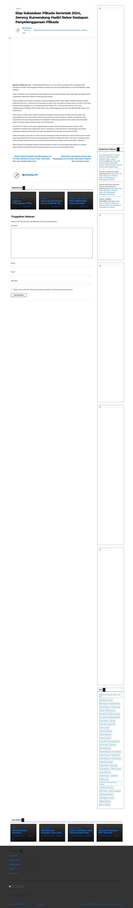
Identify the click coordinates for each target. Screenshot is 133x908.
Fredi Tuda (103, 724)
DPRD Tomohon (110, 710)
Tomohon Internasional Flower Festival (108, 783)
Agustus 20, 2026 (106, 836)
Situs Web (14, 281)
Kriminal (78, 828)
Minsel (47, 828)
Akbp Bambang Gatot (106, 700)
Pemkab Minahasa (105, 751)
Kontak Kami (13, 873)
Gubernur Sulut (104, 727)
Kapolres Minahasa (105, 734)
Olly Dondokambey (105, 748)
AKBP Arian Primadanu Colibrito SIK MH (110, 695)
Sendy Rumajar (104, 775)
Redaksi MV (27, 28)
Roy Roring (114, 765)
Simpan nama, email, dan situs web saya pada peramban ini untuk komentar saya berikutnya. (43, 289)
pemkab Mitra (117, 751)
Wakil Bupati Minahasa (106, 794)
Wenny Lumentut (105, 805)
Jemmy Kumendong (105, 731)
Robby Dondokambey (106, 762)
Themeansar (40, 904)
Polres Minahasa (104, 758)
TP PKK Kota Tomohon (106, 787)
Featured (112, 720)
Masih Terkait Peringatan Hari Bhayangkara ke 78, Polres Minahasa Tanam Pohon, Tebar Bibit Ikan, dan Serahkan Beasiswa (32, 158)
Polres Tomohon (116, 758)
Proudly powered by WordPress (17, 904)
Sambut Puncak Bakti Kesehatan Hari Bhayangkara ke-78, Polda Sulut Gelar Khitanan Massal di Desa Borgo (72, 158)
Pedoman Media (14, 860)
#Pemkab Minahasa (74, 30)
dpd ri (102, 710)
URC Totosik (103, 791)
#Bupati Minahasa (39, 30)
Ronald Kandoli (104, 765)
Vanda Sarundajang (114, 791)
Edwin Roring (103, 720)
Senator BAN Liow (105, 772)
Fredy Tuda (111, 724)
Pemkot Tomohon (105, 755)
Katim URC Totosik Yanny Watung (109, 741)
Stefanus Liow (104, 779)
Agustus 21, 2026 (19, 836)
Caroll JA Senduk (105, 707)
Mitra (14, 828)
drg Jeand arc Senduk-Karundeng (109, 714)
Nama (13, 263)
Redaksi (11, 869)
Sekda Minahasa (104, 768)
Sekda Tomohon (116, 768)
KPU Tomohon (104, 744)
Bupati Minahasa (115, 703)
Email (13, 272)
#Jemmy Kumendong (60, 30)
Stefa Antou (114, 775)
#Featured (49, 30)
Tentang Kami (13, 855)
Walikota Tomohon (105, 801)
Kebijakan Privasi (15, 864)
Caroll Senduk (116, 707)
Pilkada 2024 (115, 755)
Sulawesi (78, 198)
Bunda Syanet (104, 703)
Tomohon (84, 198)
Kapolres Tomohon (105, 738)
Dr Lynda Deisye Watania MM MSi (109, 717)
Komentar (14, 225)
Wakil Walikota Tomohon (107, 798)
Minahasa (18, 8)
